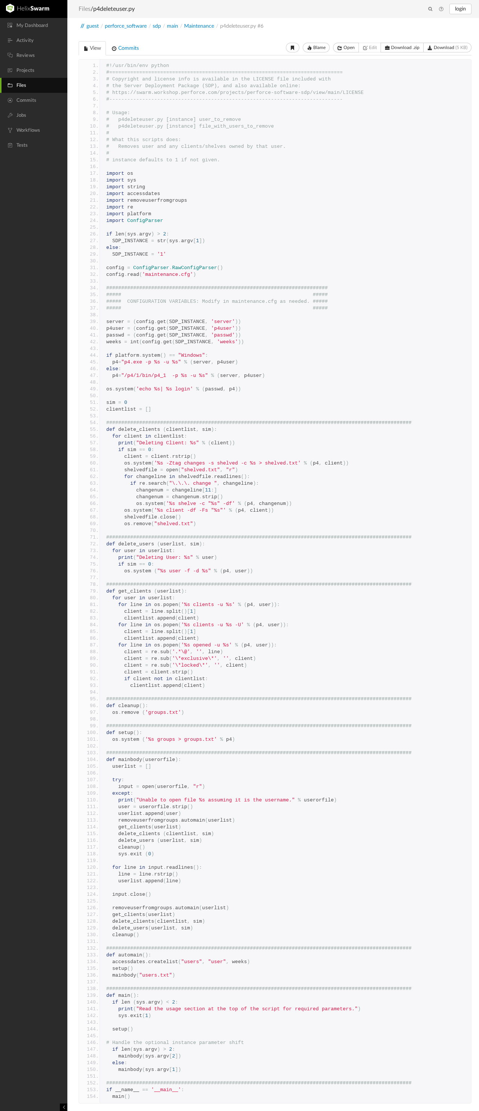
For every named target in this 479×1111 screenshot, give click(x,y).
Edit (372, 47)
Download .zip (404, 47)
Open (348, 47)
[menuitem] (33, 25)
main (172, 26)
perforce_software (126, 26)
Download (450, 47)
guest (92, 26)
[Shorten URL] (292, 47)
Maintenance (199, 26)
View (95, 48)
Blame (319, 47)
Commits (128, 48)
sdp (157, 26)
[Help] (441, 9)
